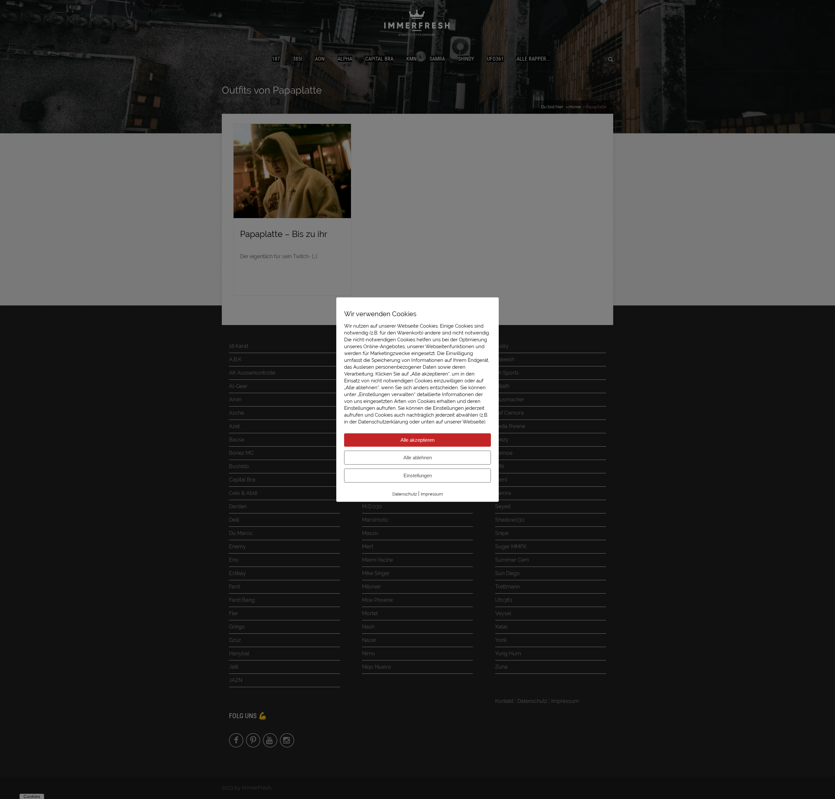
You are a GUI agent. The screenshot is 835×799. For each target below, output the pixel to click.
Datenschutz (404, 494)
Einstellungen (417, 475)
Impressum (432, 494)
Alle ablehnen (417, 457)
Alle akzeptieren (417, 440)
